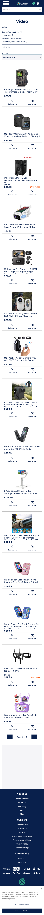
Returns (22, 832)
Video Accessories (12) (12, 38)
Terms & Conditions (22, 840)
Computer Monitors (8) (12, 32)
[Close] (41, 888)
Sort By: (5, 53)
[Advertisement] (22, 767)
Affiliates (22, 858)
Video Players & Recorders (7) (15, 41)
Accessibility (22, 825)
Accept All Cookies (22, 911)
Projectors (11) (8, 35)
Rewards (22, 862)
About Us (22, 802)
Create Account (22, 799)
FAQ (22, 810)
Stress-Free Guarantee (22, 836)
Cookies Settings (22, 848)
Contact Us (22, 828)
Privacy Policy (22, 844)
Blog (22, 814)
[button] (22, 47)
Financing (22, 806)
